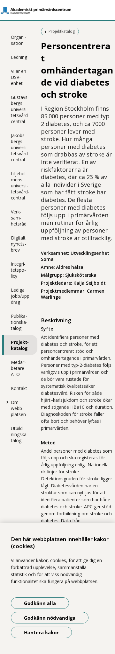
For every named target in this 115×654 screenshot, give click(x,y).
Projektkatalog (20, 345)
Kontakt (19, 388)
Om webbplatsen (18, 408)
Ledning (19, 57)
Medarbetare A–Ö (18, 368)
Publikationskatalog (19, 322)
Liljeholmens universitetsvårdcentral (20, 185)
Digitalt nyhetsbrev (18, 244)
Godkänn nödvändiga (49, 618)
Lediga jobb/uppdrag (20, 296)
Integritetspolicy (18, 270)
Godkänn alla (40, 603)
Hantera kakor (41, 632)
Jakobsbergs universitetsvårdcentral (20, 147)
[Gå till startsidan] (57, 10)
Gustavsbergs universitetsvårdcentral (20, 109)
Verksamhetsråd (19, 218)
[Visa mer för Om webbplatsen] (6, 402)
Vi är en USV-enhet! (18, 77)
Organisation (18, 40)
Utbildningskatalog (19, 434)
